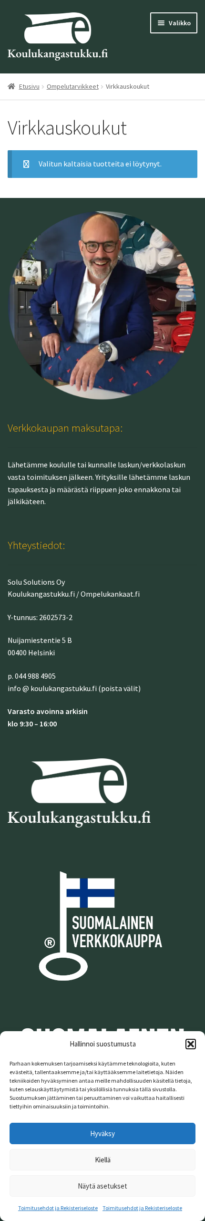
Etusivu (29, 86)
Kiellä (103, 1159)
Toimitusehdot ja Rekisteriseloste (58, 1207)
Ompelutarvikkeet (73, 86)
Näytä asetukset (102, 1185)
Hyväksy (102, 1133)
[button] (190, 1044)
